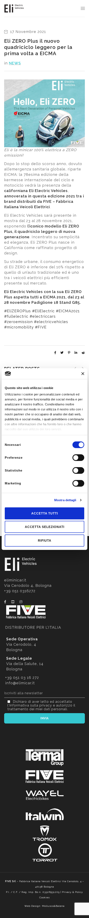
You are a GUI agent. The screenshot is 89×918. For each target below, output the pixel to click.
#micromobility (19, 327)
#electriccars (43, 316)
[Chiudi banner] (82, 373)
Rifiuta (44, 540)
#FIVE (41, 327)
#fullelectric (16, 316)
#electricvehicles (51, 322)
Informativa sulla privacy (30, 705)
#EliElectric (43, 311)
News (15, 63)
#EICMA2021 (68, 311)
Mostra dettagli (65, 500)
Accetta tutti (44, 513)
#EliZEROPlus (17, 311)
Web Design (32, 906)
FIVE (47, 201)
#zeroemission (18, 322)
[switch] (78, 457)
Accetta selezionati (44, 527)
